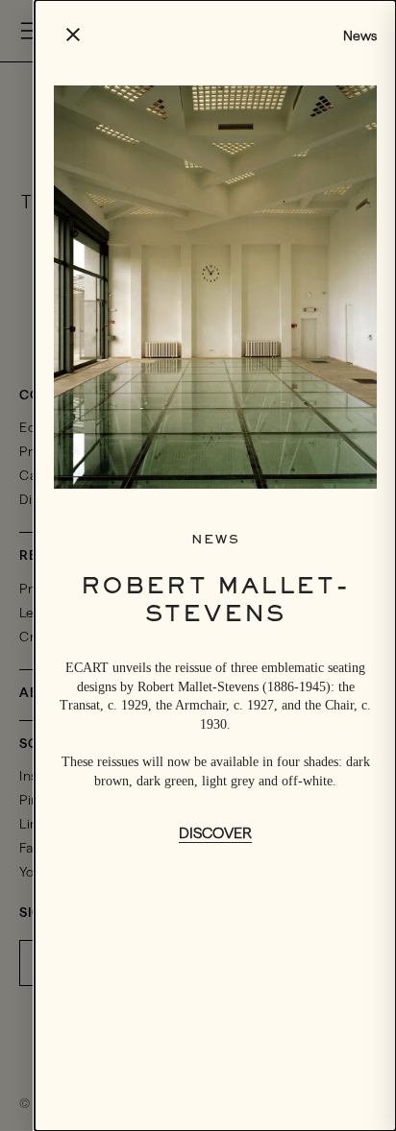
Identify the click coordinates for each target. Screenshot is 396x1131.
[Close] (73, 36)
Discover (215, 833)
